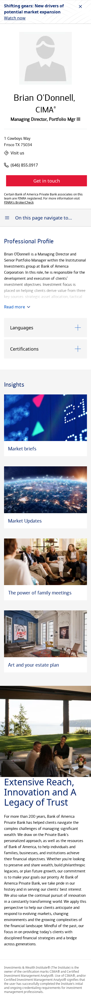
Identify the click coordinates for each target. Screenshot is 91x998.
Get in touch (46, 181)
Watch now (15, 18)
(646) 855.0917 (24, 165)
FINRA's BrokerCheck (19, 203)
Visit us (17, 153)
